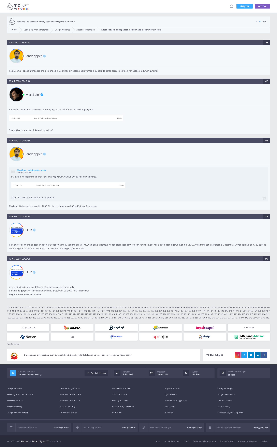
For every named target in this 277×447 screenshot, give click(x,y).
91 (8, 311)
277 (242, 317)
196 (164, 314)
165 (38, 314)
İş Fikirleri (169, 412)
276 (238, 317)
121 (120, 311)
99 (33, 311)
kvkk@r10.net (128, 427)
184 (115, 314)
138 (189, 311)
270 (213, 317)
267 (201, 317)
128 (148, 311)
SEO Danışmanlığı (14, 406)
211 (227, 314)
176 (82, 314)
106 (62, 311)
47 (136, 307)
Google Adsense (14, 388)
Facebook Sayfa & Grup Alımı (230, 412)
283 (267, 317)
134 (173, 311)
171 (62, 314)
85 (252, 307)
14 (36, 307)
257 (158, 317)
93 (14, 311)
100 (37, 311)
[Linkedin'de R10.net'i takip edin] (258, 355)
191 (144, 314)
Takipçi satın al (28, 327)
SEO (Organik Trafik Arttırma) (20, 394)
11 (28, 307)
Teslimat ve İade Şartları (204, 441)
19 (50, 307)
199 (177, 314)
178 (90, 314)
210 (224, 314)
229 (38, 317)
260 (171, 317)
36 (101, 307)
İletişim (264, 441)
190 (140, 314)
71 (210, 307)
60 (176, 307)
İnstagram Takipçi (225, 388)
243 (98, 317)
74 (219, 307)
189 (136, 314)
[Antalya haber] (160, 327)
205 (202, 314)
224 (18, 317)
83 (246, 307)
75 (222, 307)
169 (55, 314)
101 (41, 311)
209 (220, 314)
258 (162, 317)
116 (101, 311)
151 (243, 311)
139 (193, 311)
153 (251, 311)
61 (179, 307)
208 (215, 314)
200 (181, 314)
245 (107, 317)
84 (249, 307)
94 (17, 311)
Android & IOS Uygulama (176, 400)
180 (99, 314)
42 (120, 307)
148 (231, 311)
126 (140, 311)
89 (265, 307)
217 (251, 314)
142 (206, 311)
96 (24, 311)
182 (106, 314)
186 (123, 314)
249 (124, 317)
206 (207, 314)
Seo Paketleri (13, 344)
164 (34, 314)
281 (259, 317)
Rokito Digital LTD (40, 441)
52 (151, 307)
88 (262, 307)
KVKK (186, 441)
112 (85, 311)
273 (226, 317)
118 (109, 311)
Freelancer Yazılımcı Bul (70, 394)
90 (268, 307)
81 (240, 307)
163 (30, 314)
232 (51, 317)
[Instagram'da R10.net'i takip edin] (237, 355)
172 (66, 314)
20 (53, 307)
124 (132, 311)
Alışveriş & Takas (172, 388)
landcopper (34, 56)
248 (119, 317)
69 (204, 307)
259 (167, 317)
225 (22, 317)
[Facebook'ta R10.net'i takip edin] (264, 355)
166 (42, 314)
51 (148, 307)
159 (13, 314)
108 (70, 311)
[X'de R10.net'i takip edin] (244, 355)
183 (111, 314)
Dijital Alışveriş (171, 394)
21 (56, 307)
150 (239, 311)
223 (13, 317)
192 (148, 314)
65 (192, 307)
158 (9, 314)
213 (235, 314)
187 (127, 314)
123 (128, 311)
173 (70, 314)
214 (239, 314)
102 (45, 311)
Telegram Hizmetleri (226, 394)
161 (22, 314)
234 (60, 317)
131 (160, 311)
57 (167, 307)
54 (157, 307)
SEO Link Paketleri (15, 400)
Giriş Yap (244, 6)
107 (66, 311)
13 (33, 307)
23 (62, 307)
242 (94, 317)
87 (259, 307)
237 (72, 317)
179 (94, 314)
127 (144, 311)
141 (202, 311)
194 (156, 314)
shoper (231, 374)
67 (198, 307)
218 (255, 314)
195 (160, 314)
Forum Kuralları (227, 441)
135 (177, 311)
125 (136, 311)
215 (243, 314)
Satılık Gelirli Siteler (68, 412)
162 (26, 314)
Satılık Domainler (119, 394)
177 (86, 314)
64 (188, 307)
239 (81, 317)
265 (192, 317)
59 (173, 307)
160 (18, 314)
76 (225, 307)
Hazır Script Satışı (67, 406)
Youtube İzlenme (225, 400)
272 (221, 317)
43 (123, 307)
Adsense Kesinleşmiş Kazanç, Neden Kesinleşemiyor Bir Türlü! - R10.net (18, 6)
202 (189, 314)
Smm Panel (249, 327)
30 (83, 307)
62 (182, 307)
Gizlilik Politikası (171, 441)
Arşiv (158, 441)
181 (102, 314)
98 (30, 311)
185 (119, 314)
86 (255, 307)
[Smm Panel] (116, 327)
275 (234, 317)
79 (234, 307)
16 (42, 307)
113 (89, 311)
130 (156, 311)
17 (44, 307)
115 (97, 311)
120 (116, 311)
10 (25, 307)
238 (77, 317)
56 (164, 307)
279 (250, 317)
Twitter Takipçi (223, 406)
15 (39, 307)
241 (89, 317)
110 (78, 311)
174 (74, 314)
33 (92, 307)
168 (51, 314)
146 (222, 311)
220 (264, 314)
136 (181, 311)
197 (169, 314)
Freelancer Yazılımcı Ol (70, 400)
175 (78, 314)
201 (185, 314)
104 (53, 311)
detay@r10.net (260, 427)
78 (231, 307)
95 (21, 311)
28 (77, 307)
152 (247, 311)
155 (259, 311)
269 (209, 317)
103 (49, 311)
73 (216, 307)
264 (188, 317)
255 (149, 317)
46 (132, 307)
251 (132, 317)
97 (27, 311)
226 (26, 317)
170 (59, 314)
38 (107, 307)
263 (183, 317)
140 (198, 311)
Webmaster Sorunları (121, 388)
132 (164, 311)
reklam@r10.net (61, 427)
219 (259, 314)
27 (74, 307)
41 (117, 307)
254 (145, 317)
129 (152, 311)
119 (112, 311)
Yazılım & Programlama (69, 388)
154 (255, 311)
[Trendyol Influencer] (72, 327)
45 (129, 307)
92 (11, 311)
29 (80, 307)
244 (102, 317)
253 (141, 317)
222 (9, 317)
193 (152, 314)
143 (210, 311)
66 (195, 307)
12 (30, 307)
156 (264, 311)
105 (57, 311)
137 (185, 311)
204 (198, 314)
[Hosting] (28, 337)
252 (136, 317)
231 (47, 317)
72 (213, 307)
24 (65, 307)
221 (267, 314)
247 (115, 317)
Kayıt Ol (262, 6)
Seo (72, 337)
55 (160, 307)
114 (93, 311)
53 (154, 307)
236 (68, 317)
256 (154, 317)
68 (201, 307)
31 (86, 307)
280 (255, 317)
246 (111, 317)
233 (55, 317)
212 (231, 314)
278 (246, 317)
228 (34, 317)
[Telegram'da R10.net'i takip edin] (251, 355)
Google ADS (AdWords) (17, 412)
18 (47, 307)
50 (145, 307)
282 (263, 317)
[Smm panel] (249, 337)
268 (205, 317)
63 (185, 307)
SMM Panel (170, 406)
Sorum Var (116, 412)
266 (196, 317)
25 (68, 307)
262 (179, 317)
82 (243, 307)
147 (226, 311)
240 (85, 317)
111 (82, 311)
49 (142, 307)
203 (194, 314)
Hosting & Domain (120, 400)
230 (43, 317)
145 (218, 311)
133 (169, 311)
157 (268, 311)
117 (105, 311)
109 (74, 311)
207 (211, 314)
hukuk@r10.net (194, 427)
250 (128, 317)
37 (104, 307)
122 (124, 311)
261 (175, 317)
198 (173, 314)
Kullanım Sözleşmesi (247, 441)
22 (59, 307)
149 (235, 311)
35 (98, 307)
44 (126, 307)
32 (89, 307)
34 (95, 307)
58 (170, 307)
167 (46, 314)
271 (217, 317)
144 (214, 311)
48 (139, 307)
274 (230, 317)
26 (71, 307)
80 (237, 307)
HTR (29, 230)
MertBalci (33, 94)
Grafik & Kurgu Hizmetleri (123, 406)
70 (207, 307)
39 (111, 307)
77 (228, 307)
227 (30, 317)
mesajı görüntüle (24, 172)
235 (64, 317)
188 (131, 314)
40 (114, 307)
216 (247, 314)
